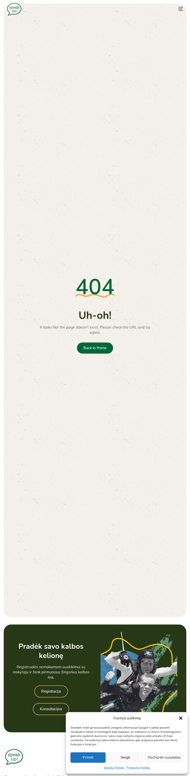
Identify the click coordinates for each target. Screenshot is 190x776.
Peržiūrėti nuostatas (164, 757)
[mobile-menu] (175, 8)
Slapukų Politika (114, 767)
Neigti (125, 757)
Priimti (88, 757)
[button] (180, 718)
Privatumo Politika (138, 767)
